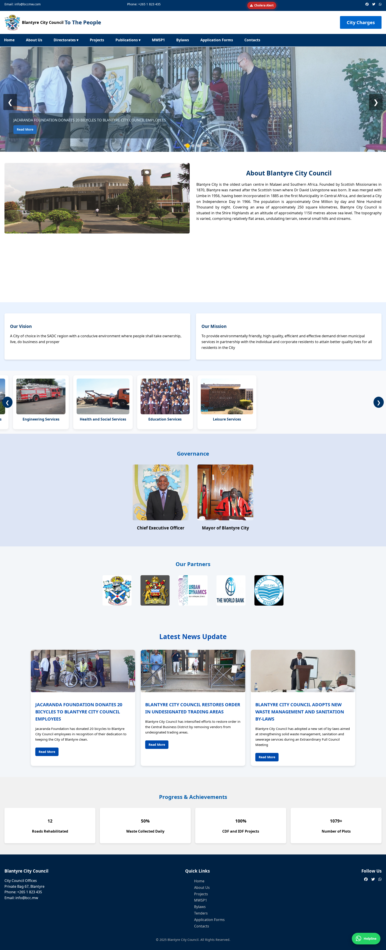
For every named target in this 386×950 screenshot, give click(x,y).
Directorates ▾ (66, 40)
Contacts (252, 40)
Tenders (201, 913)
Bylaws (182, 40)
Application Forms (216, 40)
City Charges (361, 22)
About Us (34, 40)
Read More (25, 129)
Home (9, 40)
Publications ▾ (128, 40)
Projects (97, 40)
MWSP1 (158, 40)
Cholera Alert (264, 5)
